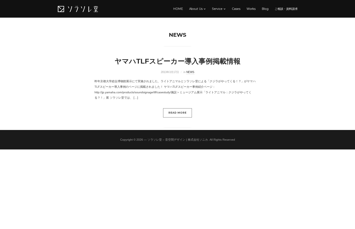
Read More (177, 112)
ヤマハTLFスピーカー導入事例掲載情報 (178, 61)
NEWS (190, 72)
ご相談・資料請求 (286, 9)
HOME (178, 9)
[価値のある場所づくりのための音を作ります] (77, 9)
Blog (265, 9)
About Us (196, 9)
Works (251, 9)
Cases (236, 9)
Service (217, 9)
